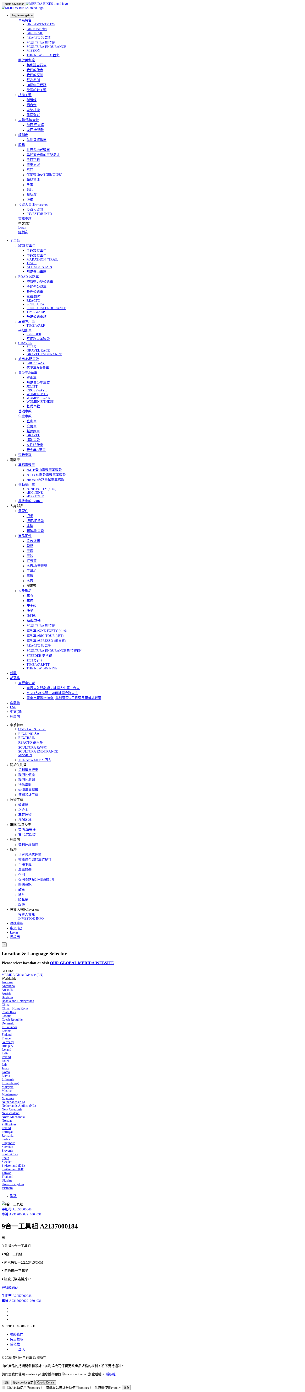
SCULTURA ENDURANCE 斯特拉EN (54, 650)
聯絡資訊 (33, 180)
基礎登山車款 (36, 271)
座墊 (30, 526)
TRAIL (32, 263)
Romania (7, 1135)
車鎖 (30, 576)
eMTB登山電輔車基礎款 (44, 470)
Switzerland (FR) (13, 1169)
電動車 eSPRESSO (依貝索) (46, 640)
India (5, 1053)
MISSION (33, 50)
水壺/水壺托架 (37, 566)
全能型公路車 (36, 286)
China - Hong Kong (15, 1008)
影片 (30, 190)
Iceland (6, 1049)
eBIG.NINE (35, 492)
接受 (6, 1382)
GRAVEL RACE (38, 350)
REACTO (33, 300)
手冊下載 (33, 160)
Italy (4, 1064)
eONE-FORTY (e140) (41, 489)
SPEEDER (34, 334)
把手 (30, 516)
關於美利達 (26, 60)
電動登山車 (26, 485)
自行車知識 (26, 683)
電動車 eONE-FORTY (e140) (47, 630)
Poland (6, 1128)
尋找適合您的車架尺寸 (43, 155)
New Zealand (11, 1113)
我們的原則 (35, 75)
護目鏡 (32, 615)
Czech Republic (12, 1019)
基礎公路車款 (36, 316)
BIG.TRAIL (35, 33)
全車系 (15, 240)
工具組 (32, 571)
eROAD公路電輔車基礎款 (45, 480)
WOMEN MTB (37, 394)
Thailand (7, 1176)
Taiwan (6, 1173)
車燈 (30, 551)
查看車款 (25, 455)
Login (22, 227)
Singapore (8, 1143)
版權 (30, 200)
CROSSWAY (36, 363)
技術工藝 (25, 95)
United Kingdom (13, 1184)
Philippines (9, 1124)
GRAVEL (25, 343)
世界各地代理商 (38, 150)
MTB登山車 (26, 245)
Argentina (8, 986)
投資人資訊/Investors (33, 205)
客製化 (15, 703)
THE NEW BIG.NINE (42, 668)
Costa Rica (9, 1012)
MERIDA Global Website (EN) (22, 974)
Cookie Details (46, 1382)
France (6, 1038)
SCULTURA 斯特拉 (41, 42)
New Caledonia (12, 1109)
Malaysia (7, 1087)
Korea (6, 1072)
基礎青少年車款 (38, 382)
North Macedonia (13, 1117)
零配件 (23, 511)
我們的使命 (35, 70)
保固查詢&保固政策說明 (44, 175)
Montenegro (10, 1094)
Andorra (7, 982)
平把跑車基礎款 (38, 339)
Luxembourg (10, 1083)
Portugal (7, 1132)
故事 (30, 185)
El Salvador (9, 1027)
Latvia (6, 1075)
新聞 (13, 673)
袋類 (30, 546)
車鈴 (30, 556)
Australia (7, 989)
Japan (5, 1068)
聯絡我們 (16, 1334)
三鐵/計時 (34, 296)
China (6, 1004)
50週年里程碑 (36, 85)
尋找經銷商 (10, 1287)
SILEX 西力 (35, 660)
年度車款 (25, 416)
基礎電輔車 (26, 465)
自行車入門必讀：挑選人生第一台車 (53, 688)
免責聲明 (16, 1339)
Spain (5, 1158)
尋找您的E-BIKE (30, 501)
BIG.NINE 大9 (37, 29)
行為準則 (33, 80)
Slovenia (7, 1150)
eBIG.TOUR (35, 496)
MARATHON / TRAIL (42, 259)
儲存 (126, 1388)
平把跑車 (25, 330)
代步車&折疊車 (38, 367)
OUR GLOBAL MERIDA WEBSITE (82, 963)
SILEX (31, 346)
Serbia (6, 1139)
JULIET (32, 386)
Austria (6, 993)
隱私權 (32, 195)
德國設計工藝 (36, 90)
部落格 (15, 678)
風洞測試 (33, 115)
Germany (8, 1042)
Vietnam (7, 1188)
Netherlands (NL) (13, 1102)
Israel (5, 1060)
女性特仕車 (35, 445)
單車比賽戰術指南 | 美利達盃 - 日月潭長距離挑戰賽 (64, 698)
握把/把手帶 (35, 521)
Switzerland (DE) (13, 1165)
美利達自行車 (36, 65)
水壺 (30, 581)
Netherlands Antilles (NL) (19, 1105)
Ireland (6, 1057)
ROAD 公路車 (28, 276)
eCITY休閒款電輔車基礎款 (46, 475)
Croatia (6, 1016)
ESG (13, 707)
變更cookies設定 (23, 1382)
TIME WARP (36, 312)
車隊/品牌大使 (28, 120)
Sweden (7, 1161)
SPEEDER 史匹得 (39, 655)
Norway (7, 1120)
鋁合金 (32, 105)
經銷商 (23, 135)
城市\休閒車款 (28, 359)
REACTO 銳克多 (39, 37)
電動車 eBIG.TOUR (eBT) (45, 635)
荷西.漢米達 (35, 125)
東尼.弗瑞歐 (35, 130)
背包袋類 (33, 541)
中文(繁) (16, 928)
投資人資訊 (35, 210)
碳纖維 (32, 100)
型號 (13, 1196)
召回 (30, 170)
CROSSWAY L (37, 390)
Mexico (7, 1090)
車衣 (30, 596)
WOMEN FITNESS (40, 401)
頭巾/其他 (34, 620)
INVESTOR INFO (39, 213)
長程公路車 (35, 291)
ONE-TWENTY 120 (41, 24)
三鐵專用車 (26, 321)
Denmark (8, 1023)
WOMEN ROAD (38, 398)
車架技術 (33, 110)
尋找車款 (25, 218)
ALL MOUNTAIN (39, 267)
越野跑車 (33, 431)
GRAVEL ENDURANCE (44, 354)
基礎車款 (33, 406)
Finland (7, 1034)
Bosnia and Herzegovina (18, 1001)
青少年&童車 (27, 372)
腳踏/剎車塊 (35, 531)
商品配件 (25, 536)
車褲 (30, 601)
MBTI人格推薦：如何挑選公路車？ (52, 693)
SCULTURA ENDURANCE (46, 46)
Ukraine (7, 1180)
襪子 (30, 610)
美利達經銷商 (36, 140)
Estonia (6, 1031)
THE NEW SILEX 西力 (43, 55)
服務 (21, 145)
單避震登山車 (36, 255)
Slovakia (7, 1147)
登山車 (32, 377)
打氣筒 (32, 561)
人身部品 (25, 591)
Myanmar (8, 1098)
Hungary (7, 1046)
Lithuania (8, 1079)
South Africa (10, 1154)
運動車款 (33, 440)
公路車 (32, 426)
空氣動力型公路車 (40, 281)
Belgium (7, 997)
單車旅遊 (33, 165)
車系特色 (25, 20)
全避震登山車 (36, 250)
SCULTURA (35, 304)
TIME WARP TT (38, 664)
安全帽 (32, 605)
